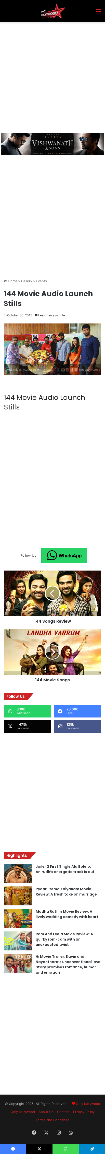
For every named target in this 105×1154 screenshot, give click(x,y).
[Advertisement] (52, 77)
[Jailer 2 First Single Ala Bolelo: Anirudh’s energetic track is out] (18, 873)
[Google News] (64, 555)
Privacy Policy (84, 1112)
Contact (63, 1112)
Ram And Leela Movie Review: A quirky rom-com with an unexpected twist (64, 939)
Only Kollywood (88, 1104)
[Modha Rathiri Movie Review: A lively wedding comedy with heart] (18, 918)
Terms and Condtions (53, 1120)
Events (41, 281)
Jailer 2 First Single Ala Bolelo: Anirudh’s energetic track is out (65, 869)
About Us (46, 1112)
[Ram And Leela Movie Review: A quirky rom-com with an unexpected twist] (18, 940)
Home (12, 281)
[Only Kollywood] (52, 11)
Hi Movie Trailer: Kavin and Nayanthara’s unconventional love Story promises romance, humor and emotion (68, 964)
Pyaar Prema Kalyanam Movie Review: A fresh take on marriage (66, 891)
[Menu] (98, 13)
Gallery (26, 281)
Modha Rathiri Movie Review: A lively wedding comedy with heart (67, 914)
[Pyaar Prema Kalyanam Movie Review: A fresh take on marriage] (18, 895)
